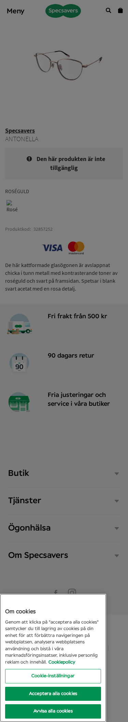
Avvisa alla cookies (52, 711)
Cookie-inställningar (53, 676)
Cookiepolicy (61, 662)
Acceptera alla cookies (53, 694)
